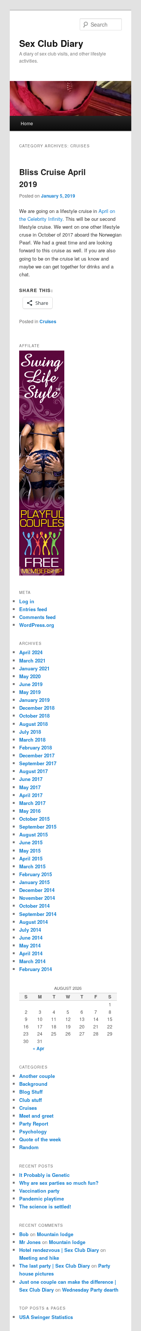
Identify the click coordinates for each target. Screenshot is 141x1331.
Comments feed (37, 617)
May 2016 (30, 810)
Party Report (33, 1123)
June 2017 (30, 778)
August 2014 (33, 921)
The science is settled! (45, 1206)
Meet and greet (36, 1115)
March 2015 (32, 866)
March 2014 (32, 961)
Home (27, 123)
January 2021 (34, 668)
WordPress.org (36, 624)
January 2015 (34, 882)
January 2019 (34, 699)
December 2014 (37, 889)
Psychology (33, 1131)
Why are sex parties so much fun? (59, 1182)
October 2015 (34, 818)
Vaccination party (39, 1190)
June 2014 (30, 937)
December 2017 (37, 755)
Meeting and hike (39, 1257)
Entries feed (33, 609)
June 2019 (30, 684)
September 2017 (37, 763)
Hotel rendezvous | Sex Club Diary (59, 1249)
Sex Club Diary (51, 43)
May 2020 (30, 676)
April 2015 (30, 858)
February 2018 (35, 747)
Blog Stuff (30, 1091)
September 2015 (37, 826)
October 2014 (34, 905)
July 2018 (30, 731)
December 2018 (37, 707)
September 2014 (37, 913)
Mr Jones (30, 1242)
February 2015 (35, 874)
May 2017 (30, 787)
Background (33, 1083)
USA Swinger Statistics (46, 1317)
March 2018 (32, 739)
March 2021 (32, 660)
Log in (26, 601)
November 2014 (37, 897)
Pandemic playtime (41, 1198)
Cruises (47, 321)
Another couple (37, 1075)
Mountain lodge (55, 1234)
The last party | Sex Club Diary (54, 1265)
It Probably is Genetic (44, 1174)
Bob (24, 1234)
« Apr (38, 1048)
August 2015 (33, 834)
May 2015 (30, 850)
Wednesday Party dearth (90, 1289)
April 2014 (30, 953)
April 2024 (30, 652)
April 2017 (30, 795)
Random (29, 1147)
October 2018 (34, 715)
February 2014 (35, 969)
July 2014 (30, 929)
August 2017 (33, 771)
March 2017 (32, 802)
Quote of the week (40, 1139)
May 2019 (30, 691)
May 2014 (30, 945)
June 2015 (30, 842)
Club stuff (30, 1099)
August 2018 (33, 723)
